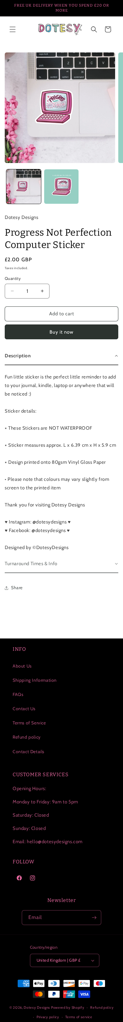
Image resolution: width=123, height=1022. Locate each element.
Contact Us (24, 708)
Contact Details (28, 751)
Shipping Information (35, 680)
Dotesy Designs (37, 1007)
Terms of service (78, 1017)
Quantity (13, 278)
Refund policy (27, 737)
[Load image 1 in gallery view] (23, 186)
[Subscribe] (94, 917)
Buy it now (61, 332)
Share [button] (17, 587)
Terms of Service (29, 723)
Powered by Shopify (68, 1007)
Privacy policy (48, 1017)
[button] (13, 29)
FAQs (18, 694)
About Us (22, 666)
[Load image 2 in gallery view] (61, 186)
